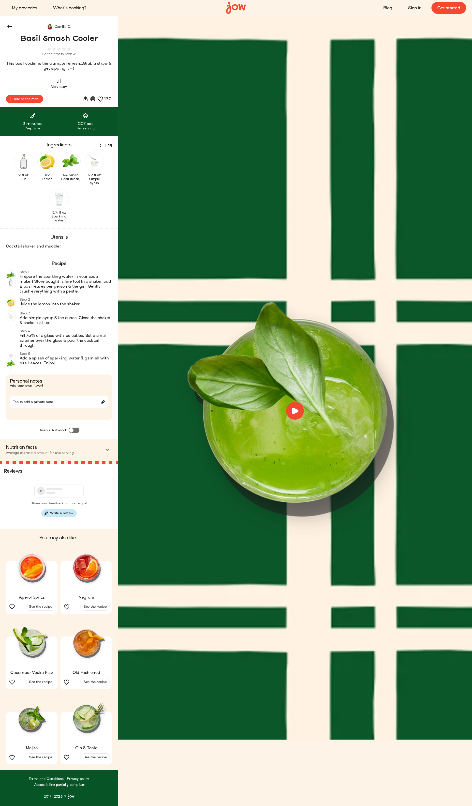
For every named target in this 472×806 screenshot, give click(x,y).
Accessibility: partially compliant (59, 785)
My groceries (24, 8)
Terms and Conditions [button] (46, 779)
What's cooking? (70, 8)
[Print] (92, 98)
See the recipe (40, 606)
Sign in (415, 8)
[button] (10, 27)
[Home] (236, 8)
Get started (448, 8)
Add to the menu (27, 99)
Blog (387, 8)
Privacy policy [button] (78, 779)
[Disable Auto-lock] (74, 430)
